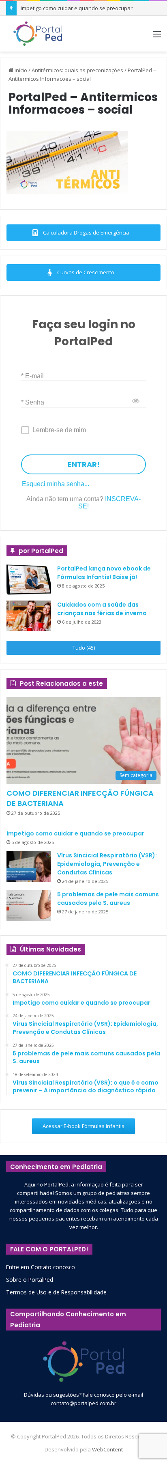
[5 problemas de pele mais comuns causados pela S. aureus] (28, 905)
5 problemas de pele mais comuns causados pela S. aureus (108, 898)
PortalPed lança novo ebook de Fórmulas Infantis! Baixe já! (104, 572)
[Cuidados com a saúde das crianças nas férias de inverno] (28, 616)
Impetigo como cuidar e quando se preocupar (77, 8)
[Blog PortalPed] (37, 34)
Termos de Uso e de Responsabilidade (56, 1292)
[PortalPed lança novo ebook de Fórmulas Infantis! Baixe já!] (28, 579)
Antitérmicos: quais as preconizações (77, 70)
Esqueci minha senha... (55, 483)
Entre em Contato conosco (40, 1267)
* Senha (32, 402)
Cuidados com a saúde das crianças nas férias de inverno (102, 609)
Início (20, 70)
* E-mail (32, 375)
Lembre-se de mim (59, 429)
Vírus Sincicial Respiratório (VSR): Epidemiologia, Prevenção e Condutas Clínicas (107, 863)
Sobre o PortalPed (29, 1279)
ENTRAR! (84, 464)
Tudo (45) (84, 647)
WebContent (107, 1449)
